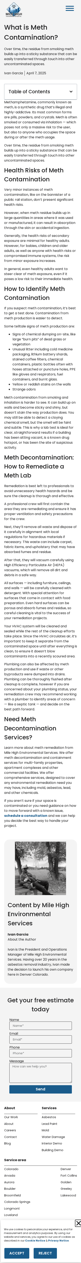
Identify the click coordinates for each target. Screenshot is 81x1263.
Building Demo (52, 1150)
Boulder (10, 1189)
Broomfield (12, 1195)
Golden (66, 1182)
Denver (66, 1169)
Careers (10, 1130)
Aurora (9, 1182)
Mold (45, 1130)
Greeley (66, 1189)
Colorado (11, 1169)
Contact (10, 1137)
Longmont (12, 1208)
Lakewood (68, 1195)
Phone (14, 1047)
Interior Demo (52, 1143)
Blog (7, 1143)
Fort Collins (69, 1175)
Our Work (11, 1117)
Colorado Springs (17, 1202)
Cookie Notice (35, 1240)
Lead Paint (49, 1124)
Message (16, 1061)
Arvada (9, 1175)
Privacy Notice (58, 1240)
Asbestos (49, 1117)
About (9, 1124)
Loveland (11, 1215)
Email (13, 1033)
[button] (71, 91)
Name (14, 1020)
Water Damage (53, 1137)
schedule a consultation (25, 815)
